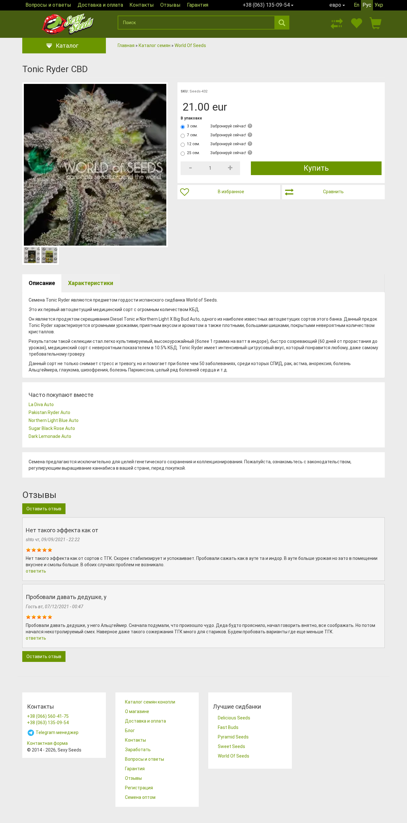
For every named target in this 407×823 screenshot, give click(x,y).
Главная (126, 45)
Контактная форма (47, 743)
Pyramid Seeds (233, 736)
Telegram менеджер (57, 732)
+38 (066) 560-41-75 (48, 716)
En (356, 5)
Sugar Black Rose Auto (52, 428)
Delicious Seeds (234, 717)
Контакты (141, 5)
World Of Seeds (190, 45)
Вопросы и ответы (48, 5)
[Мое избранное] (356, 22)
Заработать (138, 749)
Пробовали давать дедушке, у (66, 597)
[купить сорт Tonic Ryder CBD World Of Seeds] (49, 255)
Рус (366, 5)
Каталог (67, 45)
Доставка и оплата (100, 5)
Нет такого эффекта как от (62, 530)
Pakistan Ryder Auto (49, 412)
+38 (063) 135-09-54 (48, 722)
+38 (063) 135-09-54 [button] (267, 5)
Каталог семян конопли (150, 701)
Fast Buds (228, 727)
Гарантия (197, 5)
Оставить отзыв (43, 508)
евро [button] (335, 5)
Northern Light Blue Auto (54, 420)
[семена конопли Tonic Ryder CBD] (32, 255)
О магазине (137, 711)
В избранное (231, 191)
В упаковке (191, 118)
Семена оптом (140, 797)
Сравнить (333, 191)
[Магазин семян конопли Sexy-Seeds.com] (67, 24)
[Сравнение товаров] (337, 22)
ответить (36, 571)
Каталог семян (154, 45)
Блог (130, 730)
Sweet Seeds (231, 746)
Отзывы (170, 5)
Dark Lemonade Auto (50, 436)
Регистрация (139, 787)
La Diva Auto (41, 404)
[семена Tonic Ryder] (95, 164)
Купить (316, 168)
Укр (379, 5)
